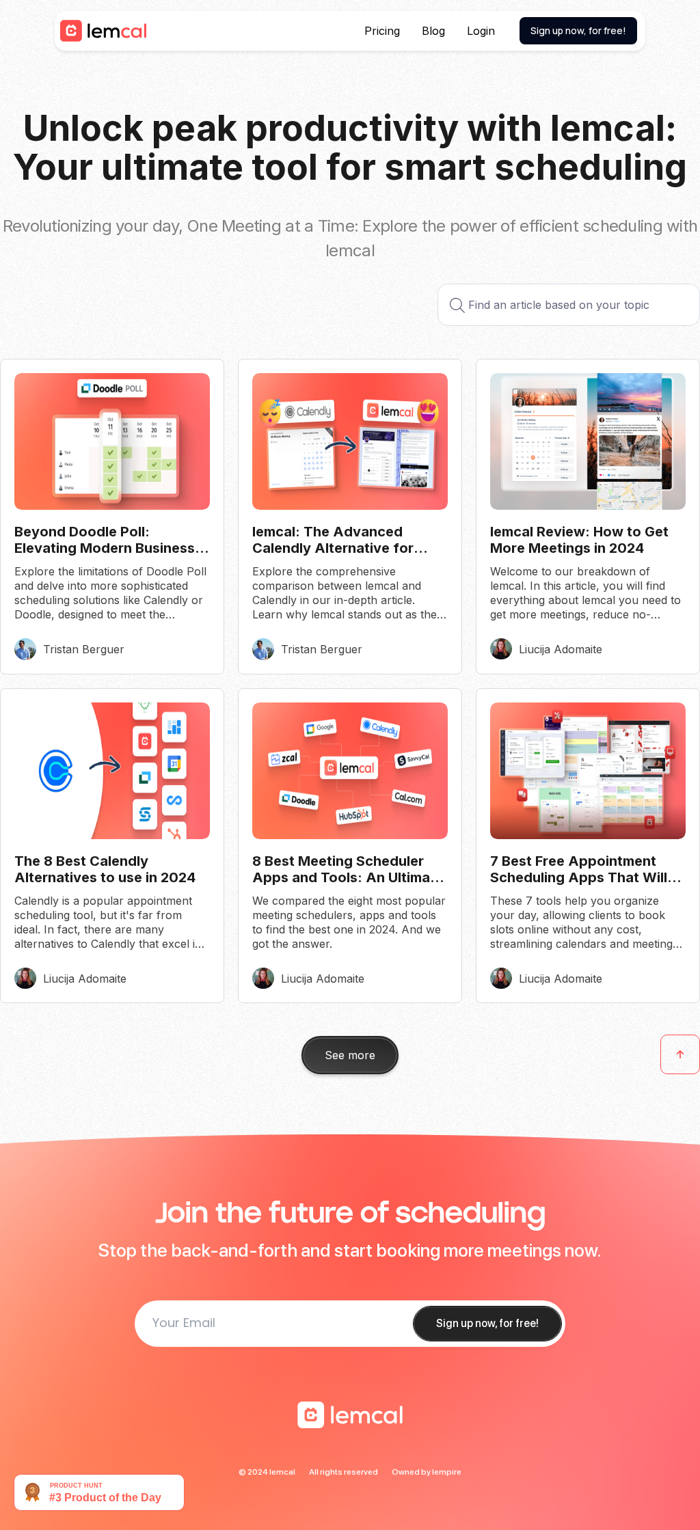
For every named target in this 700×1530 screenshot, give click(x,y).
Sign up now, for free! (578, 30)
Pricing (382, 30)
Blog (433, 30)
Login (481, 30)
